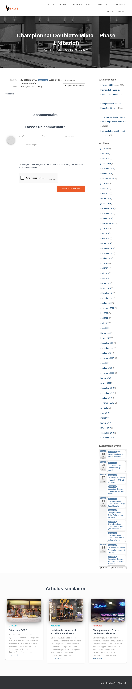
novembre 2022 (107, 298)
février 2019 (105, 423)
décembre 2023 (107, 248)
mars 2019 (104, 418)
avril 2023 (104, 273)
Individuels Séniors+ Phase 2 (112, 131)
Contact (121, 12)
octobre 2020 (106, 368)
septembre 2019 (107, 403)
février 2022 (105, 333)
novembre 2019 (107, 393)
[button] (92, 5)
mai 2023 (104, 268)
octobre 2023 (106, 258)
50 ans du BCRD (107, 85)
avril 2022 (104, 323)
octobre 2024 (106, 218)
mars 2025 (104, 193)
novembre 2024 (107, 213)
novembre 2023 (107, 253)
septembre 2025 (107, 179)
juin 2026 (104, 149)
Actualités (77, 5)
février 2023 (105, 283)
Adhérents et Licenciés (115, 5)
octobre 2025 (106, 174)
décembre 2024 (107, 208)
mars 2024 (104, 238)
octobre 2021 (106, 353)
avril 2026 (104, 154)
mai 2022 (104, 318)
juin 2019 (104, 408)
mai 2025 (104, 188)
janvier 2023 (105, 288)
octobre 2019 (106, 398)
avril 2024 (104, 233)
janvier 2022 (105, 338)
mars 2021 (104, 363)
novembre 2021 (107, 348)
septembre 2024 (107, 223)
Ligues (99, 5)
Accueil (51, 5)
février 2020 (105, 378)
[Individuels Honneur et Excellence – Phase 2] (66, 610)
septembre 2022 (107, 308)
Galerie (110, 12)
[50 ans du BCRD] (24, 610)
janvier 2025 (105, 203)
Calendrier (63, 5)
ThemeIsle (122, 683)
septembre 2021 (107, 358)
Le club (89, 5)
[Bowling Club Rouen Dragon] (12, 8)
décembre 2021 (107, 343)
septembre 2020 (107, 373)
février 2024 (105, 243)
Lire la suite (14, 655)
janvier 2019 (105, 428)
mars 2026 (104, 159)
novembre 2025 (107, 168)
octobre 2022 (106, 303)
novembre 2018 (107, 438)
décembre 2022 (107, 293)
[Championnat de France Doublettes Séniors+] (108, 610)
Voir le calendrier (118, 568)
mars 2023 (104, 278)
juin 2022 (104, 313)
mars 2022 (104, 328)
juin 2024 (104, 228)
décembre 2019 (107, 388)
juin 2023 (104, 263)
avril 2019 (104, 413)
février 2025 (105, 198)
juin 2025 (104, 183)
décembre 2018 (107, 433)
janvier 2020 (105, 383)
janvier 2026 (105, 164)
